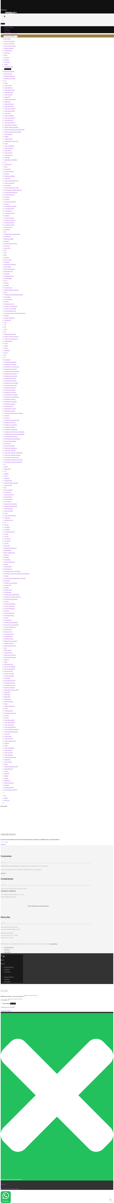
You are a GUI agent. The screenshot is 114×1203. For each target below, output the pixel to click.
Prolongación (8, 620)
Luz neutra (7, 541)
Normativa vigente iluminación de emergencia (16, 573)
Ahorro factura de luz (10, 46)
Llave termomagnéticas (10, 506)
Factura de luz (8, 287)
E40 (5, 255)
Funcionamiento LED (10, 311)
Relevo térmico (8, 652)
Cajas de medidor (9, 115)
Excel (5, 280)
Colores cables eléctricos (11, 180)
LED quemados (8, 490)
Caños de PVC (8, 153)
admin (6, 798)
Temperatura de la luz (10, 713)
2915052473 (4, 891)
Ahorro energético (9, 43)
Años (5, 55)
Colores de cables (9, 183)
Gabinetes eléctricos (10, 334)
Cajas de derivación (9, 111)
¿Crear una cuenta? (6, 1010)
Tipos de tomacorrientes (11, 731)
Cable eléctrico (8, 87)
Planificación (7, 592)
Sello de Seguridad (9, 687)
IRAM (5, 466)
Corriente (7, 215)
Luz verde (7, 545)
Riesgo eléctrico (8, 664)
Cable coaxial (7, 85)
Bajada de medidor (9, 71)
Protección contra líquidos (11, 624)
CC (5, 162)
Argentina (7, 62)
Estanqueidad (8, 278)
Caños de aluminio (9, 146)
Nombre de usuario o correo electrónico (12, 996)
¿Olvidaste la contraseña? (8, 1007)
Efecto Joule (7, 259)
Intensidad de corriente (10, 436)
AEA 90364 (7, 39)
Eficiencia (7, 262)
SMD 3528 (7, 694)
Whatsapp (7, 780)
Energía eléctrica (9, 276)
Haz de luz (7, 350)
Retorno (6, 659)
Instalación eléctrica (9, 422)
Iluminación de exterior (10, 373)
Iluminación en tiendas (10, 401)
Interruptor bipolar (9, 445)
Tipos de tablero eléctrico (11, 729)
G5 (5, 327)
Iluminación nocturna (10, 408)
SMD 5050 (7, 697)
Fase (5, 292)
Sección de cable (9, 673)
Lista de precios (8, 499)
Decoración (7, 236)
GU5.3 (6, 345)
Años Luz (6, 800)
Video (6, 771)
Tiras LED (7, 734)
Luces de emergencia (10, 515)
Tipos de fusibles (9, 724)
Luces (6, 513)
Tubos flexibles (8, 755)
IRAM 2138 (7, 469)
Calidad (6, 136)
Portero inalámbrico (9, 608)
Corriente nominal (9, 225)
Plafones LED (8, 590)
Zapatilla (6, 785)
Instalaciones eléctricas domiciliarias (14, 434)
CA (5, 80)
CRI (5, 232)
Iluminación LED (8, 406)
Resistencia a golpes (10, 655)
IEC (5, 355)
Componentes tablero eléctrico (13, 190)
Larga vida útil (8, 485)
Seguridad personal (9, 685)
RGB (5, 662)
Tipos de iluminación (10, 727)
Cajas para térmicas (9, 122)
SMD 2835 (7, 692)
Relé (5, 648)
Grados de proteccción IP (11, 336)
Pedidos (6, 587)
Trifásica (6, 743)
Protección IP (8, 631)
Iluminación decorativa (10, 385)
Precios (6, 617)
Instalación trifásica (9, 427)
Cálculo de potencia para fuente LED (14, 129)
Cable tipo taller (8, 92)
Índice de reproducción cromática (13, 413)
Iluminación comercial (10, 364)
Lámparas (7, 478)
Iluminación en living (9, 399)
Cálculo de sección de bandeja (12, 132)
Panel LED (7, 580)
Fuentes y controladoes (10, 306)
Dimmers (6, 241)
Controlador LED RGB (10, 206)
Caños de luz (7, 150)
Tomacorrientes (8, 738)
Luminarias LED (8, 520)
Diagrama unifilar (8, 239)
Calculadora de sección (10, 125)
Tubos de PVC (8, 750)
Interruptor (7, 443)
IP (5, 464)
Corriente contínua (9, 220)
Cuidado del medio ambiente (12, 234)
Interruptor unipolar (9, 450)
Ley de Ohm (7, 492)
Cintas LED (7, 169)
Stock (5, 704)
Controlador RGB (9, 208)
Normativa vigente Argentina (12, 571)
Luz (5, 522)
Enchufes (7, 273)
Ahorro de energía (9, 41)
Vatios (6, 764)
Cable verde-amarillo (10, 99)
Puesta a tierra (8, 636)
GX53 (5, 348)
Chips (5, 166)
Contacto (7, 29)
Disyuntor (7, 246)
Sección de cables (9, 676)
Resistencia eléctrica (10, 657)
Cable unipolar (8, 94)
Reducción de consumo (10, 641)
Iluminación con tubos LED (11, 366)
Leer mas (3, 844)
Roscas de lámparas (9, 669)
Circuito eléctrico (9, 171)
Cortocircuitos (8, 227)
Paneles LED (7, 585)
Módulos (6, 557)
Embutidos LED (8, 271)
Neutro (6, 564)
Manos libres (7, 550)
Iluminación (7, 359)
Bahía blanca (7, 69)
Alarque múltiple (8, 48)
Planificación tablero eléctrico (12, 597)
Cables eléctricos (9, 104)
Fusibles (6, 315)
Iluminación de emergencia (11, 371)
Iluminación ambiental (10, 362)
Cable (5, 83)
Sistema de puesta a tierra (11, 690)
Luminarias (7, 518)
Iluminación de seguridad (11, 383)
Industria (6, 415)
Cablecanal (7, 101)
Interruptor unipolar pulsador (12, 455)
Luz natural (7, 538)
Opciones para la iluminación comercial (14, 578)
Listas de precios (8, 834)
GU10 (6, 343)
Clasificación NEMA (9, 176)
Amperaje (7, 53)
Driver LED (7, 248)
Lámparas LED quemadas (11, 483)
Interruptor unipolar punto (11, 457)
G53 (5, 329)
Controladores (8, 211)
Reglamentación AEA (10, 645)
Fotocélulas (7, 297)
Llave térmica (8, 501)
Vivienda (6, 773)
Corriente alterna (9, 218)
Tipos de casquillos (9, 722)
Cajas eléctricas (8, 120)
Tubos (6, 745)
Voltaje (6, 776)
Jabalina (6, 473)
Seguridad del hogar (9, 680)
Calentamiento (8, 134)
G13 (5, 322)
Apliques (6, 60)
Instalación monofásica (10, 425)
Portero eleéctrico (9, 606)
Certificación (7, 164)
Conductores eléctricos (10, 192)
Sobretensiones (8, 701)
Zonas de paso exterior (10, 790)
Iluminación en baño (9, 390)
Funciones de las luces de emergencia (14, 313)
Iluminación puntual (9, 411)
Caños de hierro (8, 148)
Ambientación (8, 50)
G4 (5, 325)
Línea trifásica (8, 497)
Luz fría (6, 534)
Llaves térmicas (8, 511)
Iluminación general (9, 404)
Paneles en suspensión (10, 583)
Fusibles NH (7, 320)
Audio (6, 64)
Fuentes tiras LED (9, 304)
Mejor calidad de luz (9, 552)
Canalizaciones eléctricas (11, 141)
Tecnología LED (8, 710)
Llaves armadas (8, 508)
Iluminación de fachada (10, 376)
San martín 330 (8, 671)
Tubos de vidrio (8, 752)
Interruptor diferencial (10, 448)
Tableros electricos (9, 706)
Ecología (6, 257)
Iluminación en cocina (10, 392)
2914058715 (12, 891)
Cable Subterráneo (9, 90)
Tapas (6, 708)
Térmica (6, 717)
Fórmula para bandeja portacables (13, 294)
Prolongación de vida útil (11, 622)
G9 (5, 332)
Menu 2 (3, 23)
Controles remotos (9, 213)
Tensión (6, 715)
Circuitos (6, 173)
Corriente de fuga (9, 222)
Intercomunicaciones (10, 441)
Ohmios (6, 576)
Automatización (8, 67)
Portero (6, 601)
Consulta (6, 199)
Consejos (7, 197)
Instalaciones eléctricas (10, 429)
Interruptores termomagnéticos (13, 462)
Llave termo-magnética (10, 504)
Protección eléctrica (9, 627)
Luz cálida (7, 529)
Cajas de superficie (9, 118)
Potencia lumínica (9, 615)
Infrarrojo (7, 418)
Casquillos (7, 157)
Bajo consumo (8, 73)
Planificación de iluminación (11, 594)
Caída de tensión (9, 106)
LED (5, 487)
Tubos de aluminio (9, 748)
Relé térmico (7, 650)
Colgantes (7, 178)
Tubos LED (7, 759)
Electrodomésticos (9, 269)
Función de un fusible (10, 308)
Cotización (7, 229)
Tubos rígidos (8, 762)
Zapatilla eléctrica (9, 787)
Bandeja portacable (9, 78)
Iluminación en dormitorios (11, 397)
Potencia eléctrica (9, 613)
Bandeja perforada (9, 76)
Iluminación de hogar (10, 378)
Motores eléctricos (9, 562)
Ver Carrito (7, 32)
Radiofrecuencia (8, 638)
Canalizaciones (8, 139)
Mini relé (6, 555)
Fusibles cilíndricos (9, 318)
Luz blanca (7, 527)
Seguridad (7, 678)
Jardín (6, 476)
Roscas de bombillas (9, 666)
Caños (6, 143)
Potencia (6, 611)
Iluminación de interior (10, 380)
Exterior (6, 283)
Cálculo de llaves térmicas (11, 127)
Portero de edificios (9, 604)
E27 (5, 252)
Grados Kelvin (8, 341)
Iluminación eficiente (10, 387)
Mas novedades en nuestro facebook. (38, 906)
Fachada (6, 285)
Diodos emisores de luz (10, 243)
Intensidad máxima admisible (12, 438)
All (5, 795)
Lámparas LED (8, 480)
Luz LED (6, 536)
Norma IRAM (7, 566)
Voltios (6, 778)
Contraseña (4, 1000)
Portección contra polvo (11, 599)
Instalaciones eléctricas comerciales (14, 432)
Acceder (13, 1003)
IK (5, 357)
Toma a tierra (8, 736)
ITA (5, 471)
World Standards (9, 783)
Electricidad (7, 266)
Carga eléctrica (8, 155)
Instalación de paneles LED (11, 420)
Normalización (8, 569)
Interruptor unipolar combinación (13, 452)
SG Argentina (53, 944)
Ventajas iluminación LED (11, 766)
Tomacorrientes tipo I (10, 741)
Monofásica (7, 559)
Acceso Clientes (8, 27)
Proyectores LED (9, 634)
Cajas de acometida (9, 108)
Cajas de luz (7, 113)
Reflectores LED (8, 643)
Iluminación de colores (10, 369)
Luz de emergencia (9, 531)
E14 (5, 250)
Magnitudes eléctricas (10, 548)
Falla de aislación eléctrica (11, 290)
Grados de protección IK (11, 339)
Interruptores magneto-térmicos (13, 459)
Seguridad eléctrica (9, 683)
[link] (18, 36)
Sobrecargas (7, 699)
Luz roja (6, 543)
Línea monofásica (9, 494)
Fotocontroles (8, 299)
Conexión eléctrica (9, 194)
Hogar (6, 352)
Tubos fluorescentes (10, 757)
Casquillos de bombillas (10, 160)
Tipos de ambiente (9, 720)
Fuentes (6, 301)
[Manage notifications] (110, 1199)
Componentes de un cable (11, 187)
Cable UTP (7, 97)
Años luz (6, 57)
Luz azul (6, 524)
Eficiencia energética (10, 264)
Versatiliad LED (8, 769)
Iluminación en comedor (10, 394)
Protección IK (8, 629)
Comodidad (7, 185)
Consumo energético (10, 201)
